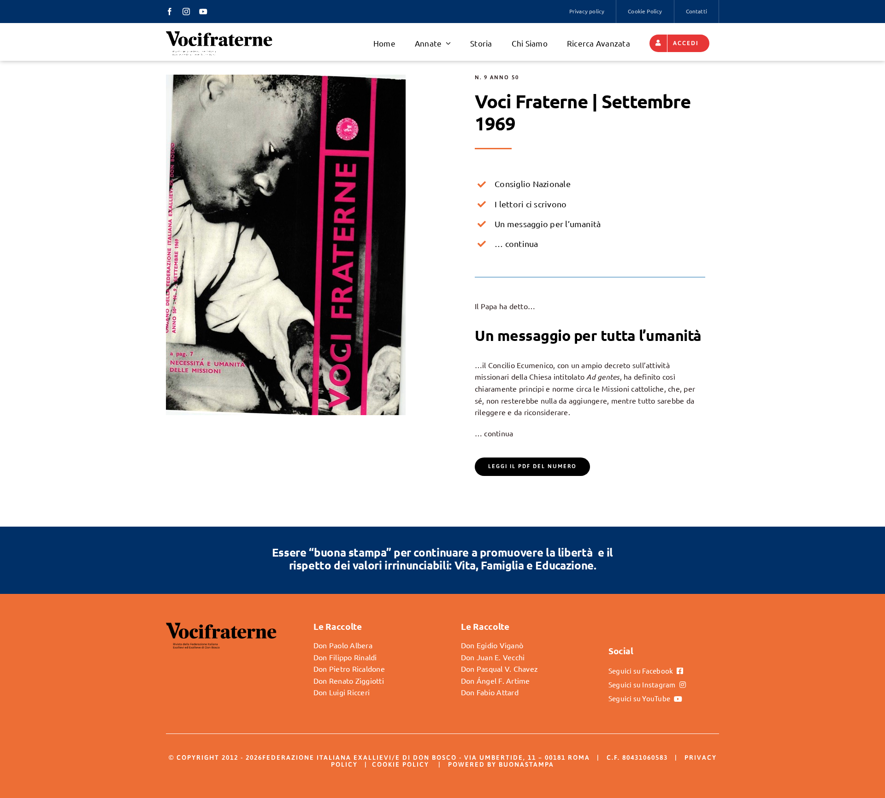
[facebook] (169, 11)
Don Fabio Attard (490, 692)
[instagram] (186, 11)
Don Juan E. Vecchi (493, 657)
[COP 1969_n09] (286, 78)
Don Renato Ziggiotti (348, 680)
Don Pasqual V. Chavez (499, 668)
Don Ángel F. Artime (495, 680)
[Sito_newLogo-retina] (219, 33)
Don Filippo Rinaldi (345, 657)
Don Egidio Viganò (492, 645)
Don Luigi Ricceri (341, 692)
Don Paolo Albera (342, 645)
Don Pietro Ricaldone (349, 668)
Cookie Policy (400, 764)
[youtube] (203, 11)
